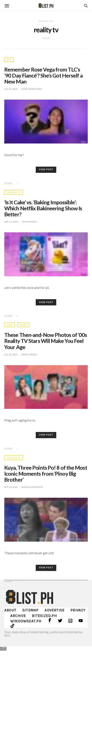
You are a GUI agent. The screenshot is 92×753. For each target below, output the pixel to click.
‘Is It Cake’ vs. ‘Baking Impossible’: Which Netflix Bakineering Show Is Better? (43, 208)
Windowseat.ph (26, 621)
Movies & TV (13, 192)
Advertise (54, 610)
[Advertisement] (46, 699)
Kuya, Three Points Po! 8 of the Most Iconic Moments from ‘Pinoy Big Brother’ (45, 473)
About (10, 610)
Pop (9, 59)
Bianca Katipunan (32, 487)
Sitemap (30, 610)
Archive (18, 616)
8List (9, 325)
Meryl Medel (29, 354)
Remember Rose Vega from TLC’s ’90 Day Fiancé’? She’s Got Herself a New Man (43, 75)
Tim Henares (29, 221)
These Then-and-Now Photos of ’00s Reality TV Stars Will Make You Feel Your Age (45, 341)
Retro (23, 325)
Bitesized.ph (44, 616)
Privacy (77, 610)
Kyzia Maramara (31, 89)
